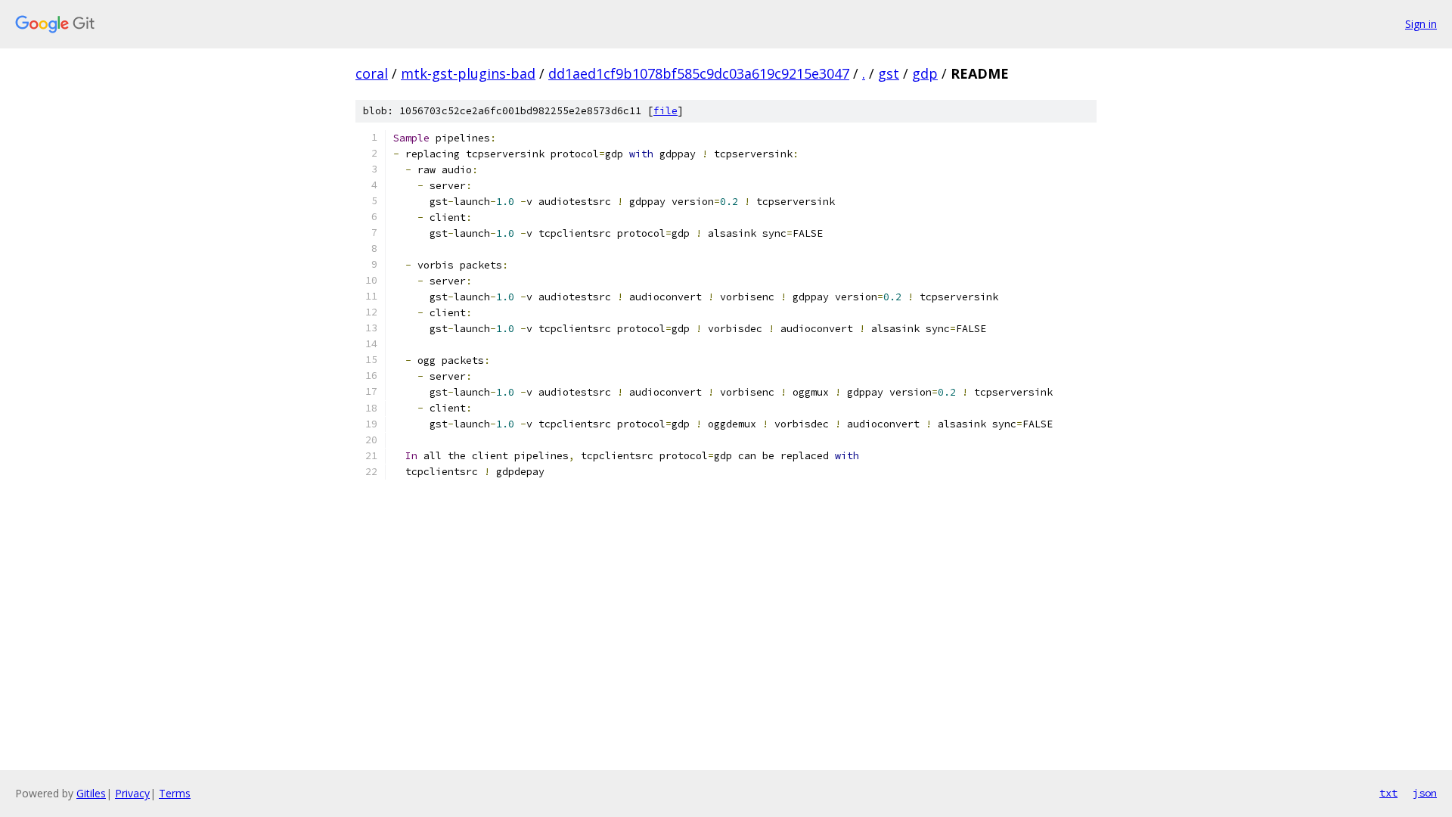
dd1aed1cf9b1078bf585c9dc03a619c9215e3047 (698, 73)
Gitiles (91, 793)
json (1425, 793)
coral (371, 73)
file (665, 110)
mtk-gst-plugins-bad (468, 73)
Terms (175, 793)
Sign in (1421, 24)
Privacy (132, 793)
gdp (925, 73)
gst (888, 73)
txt (1388, 793)
